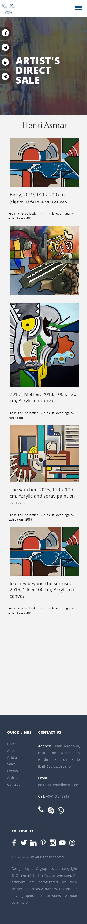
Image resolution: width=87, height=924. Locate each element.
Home (12, 743)
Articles (13, 777)
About (12, 750)
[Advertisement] (43, 666)
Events (12, 770)
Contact (13, 784)
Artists (12, 757)
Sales (11, 764)
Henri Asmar (44, 125)
